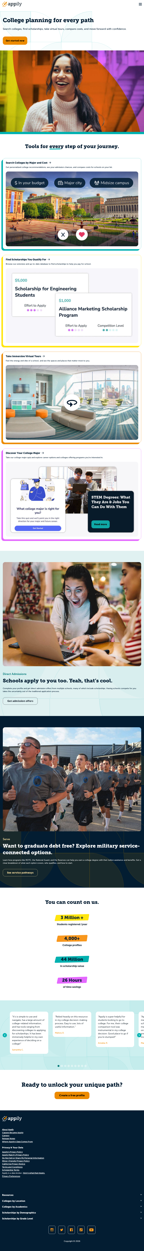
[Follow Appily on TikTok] (81, 1230)
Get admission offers (20, 700)
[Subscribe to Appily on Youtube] (91, 1230)
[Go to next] (139, 1035)
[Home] (12, 4)
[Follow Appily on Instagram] (52, 1230)
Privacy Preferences (11, 1176)
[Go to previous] (5, 1035)
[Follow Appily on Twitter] (61, 1230)
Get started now (15, 40)
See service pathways (20, 872)
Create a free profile (72, 1095)
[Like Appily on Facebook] (71, 1230)
